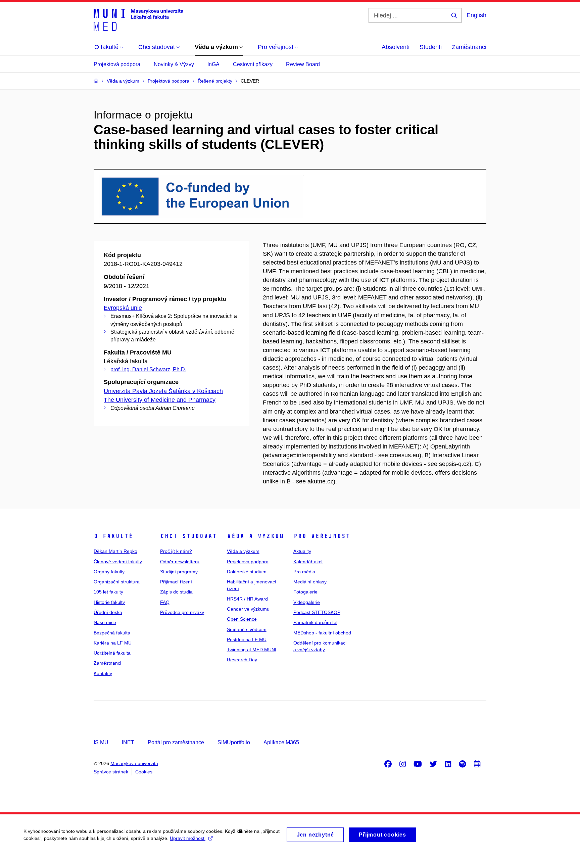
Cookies (143, 771)
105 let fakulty (108, 592)
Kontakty (103, 673)
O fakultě (113, 536)
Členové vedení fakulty (118, 561)
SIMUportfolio (234, 742)
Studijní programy (179, 571)
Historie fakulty (109, 602)
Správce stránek (111, 771)
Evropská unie (123, 307)
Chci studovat (188, 536)
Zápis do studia (176, 592)
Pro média (304, 571)
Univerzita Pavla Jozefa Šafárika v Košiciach (163, 391)
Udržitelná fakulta (112, 653)
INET (128, 742)
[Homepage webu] (138, 19)
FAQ (165, 602)
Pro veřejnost (321, 536)
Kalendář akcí (308, 561)
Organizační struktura (117, 581)
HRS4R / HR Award (247, 599)
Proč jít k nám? (176, 551)
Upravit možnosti (187, 838)
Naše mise (105, 622)
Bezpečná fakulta (112, 632)
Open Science (242, 619)
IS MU (101, 742)
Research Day (242, 659)
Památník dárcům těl (315, 622)
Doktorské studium (247, 571)
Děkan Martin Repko (115, 551)
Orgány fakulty (109, 571)
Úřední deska (108, 612)
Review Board (303, 64)
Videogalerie (306, 602)
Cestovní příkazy (253, 64)
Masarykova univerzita (134, 763)
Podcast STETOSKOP (316, 612)
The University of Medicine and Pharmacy (159, 399)
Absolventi (395, 47)
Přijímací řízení (176, 581)
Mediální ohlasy (310, 581)
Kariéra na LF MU (113, 643)
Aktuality (302, 551)
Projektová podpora (117, 64)
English (476, 15)
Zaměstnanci (469, 47)
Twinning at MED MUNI (251, 649)
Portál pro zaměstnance (176, 742)
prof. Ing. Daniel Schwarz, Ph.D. (148, 369)
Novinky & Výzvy (174, 64)
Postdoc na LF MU (247, 639)
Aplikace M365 (281, 742)
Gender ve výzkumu (248, 609)
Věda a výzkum (255, 536)
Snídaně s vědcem (247, 629)
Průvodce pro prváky (182, 612)
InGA (213, 64)
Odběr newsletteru (179, 561)
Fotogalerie (305, 592)
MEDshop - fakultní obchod (322, 632)
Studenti (431, 47)
